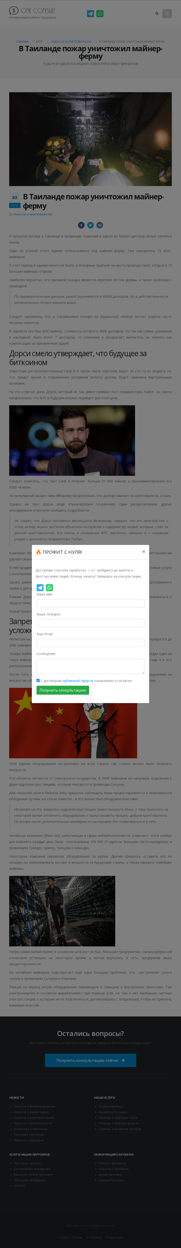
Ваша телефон (48, 614)
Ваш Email (45, 634)
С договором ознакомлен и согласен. (86, 680)
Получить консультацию (63, 690)
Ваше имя (44, 594)
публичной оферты (77, 680)
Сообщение (46, 653)
